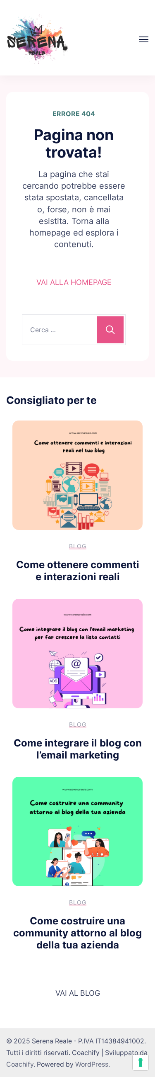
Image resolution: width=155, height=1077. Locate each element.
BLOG (77, 545)
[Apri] (144, 39)
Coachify (19, 1064)
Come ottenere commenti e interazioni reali (77, 571)
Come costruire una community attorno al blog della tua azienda (77, 933)
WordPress (91, 1064)
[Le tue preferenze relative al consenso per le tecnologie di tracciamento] (140, 1062)
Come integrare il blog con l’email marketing (78, 749)
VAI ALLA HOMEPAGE (74, 282)
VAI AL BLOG (77, 993)
